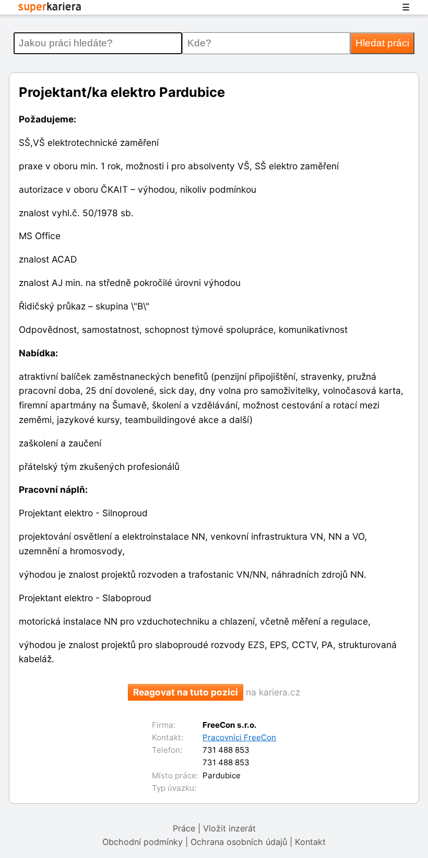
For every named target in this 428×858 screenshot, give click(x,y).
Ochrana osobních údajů (239, 842)
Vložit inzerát (229, 828)
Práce (184, 828)
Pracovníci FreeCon (239, 737)
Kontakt (310, 842)
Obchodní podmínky (142, 842)
